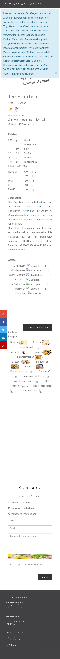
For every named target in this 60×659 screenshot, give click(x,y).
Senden (45, 577)
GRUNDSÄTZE (15, 603)
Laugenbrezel (26, 347)
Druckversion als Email (38, 327)
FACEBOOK (13, 637)
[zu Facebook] (3, 322)
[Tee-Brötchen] (23, 342)
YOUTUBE (13, 642)
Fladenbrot (42, 361)
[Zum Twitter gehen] (3, 329)
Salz (49, 206)
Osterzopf (44, 371)
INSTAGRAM (14, 640)
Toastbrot (13, 351)
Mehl (39, 206)
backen (21, 249)
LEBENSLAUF (15, 621)
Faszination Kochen (22, 4)
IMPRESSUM (14, 608)
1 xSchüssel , (26, 265)
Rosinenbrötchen (42, 385)
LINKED (11, 645)
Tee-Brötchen (30, 390)
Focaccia (38, 351)
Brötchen (17, 361)
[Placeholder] (37, 347)
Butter (25, 210)
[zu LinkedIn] (3, 337)
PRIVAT (11, 624)
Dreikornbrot (17, 371)
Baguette (30, 366)
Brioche (14, 342)
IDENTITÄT (14, 605)
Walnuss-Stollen (32, 376)
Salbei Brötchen (25, 356)
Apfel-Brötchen (22, 380)
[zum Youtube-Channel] (3, 345)
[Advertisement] (30, 429)
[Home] (3, 314)
